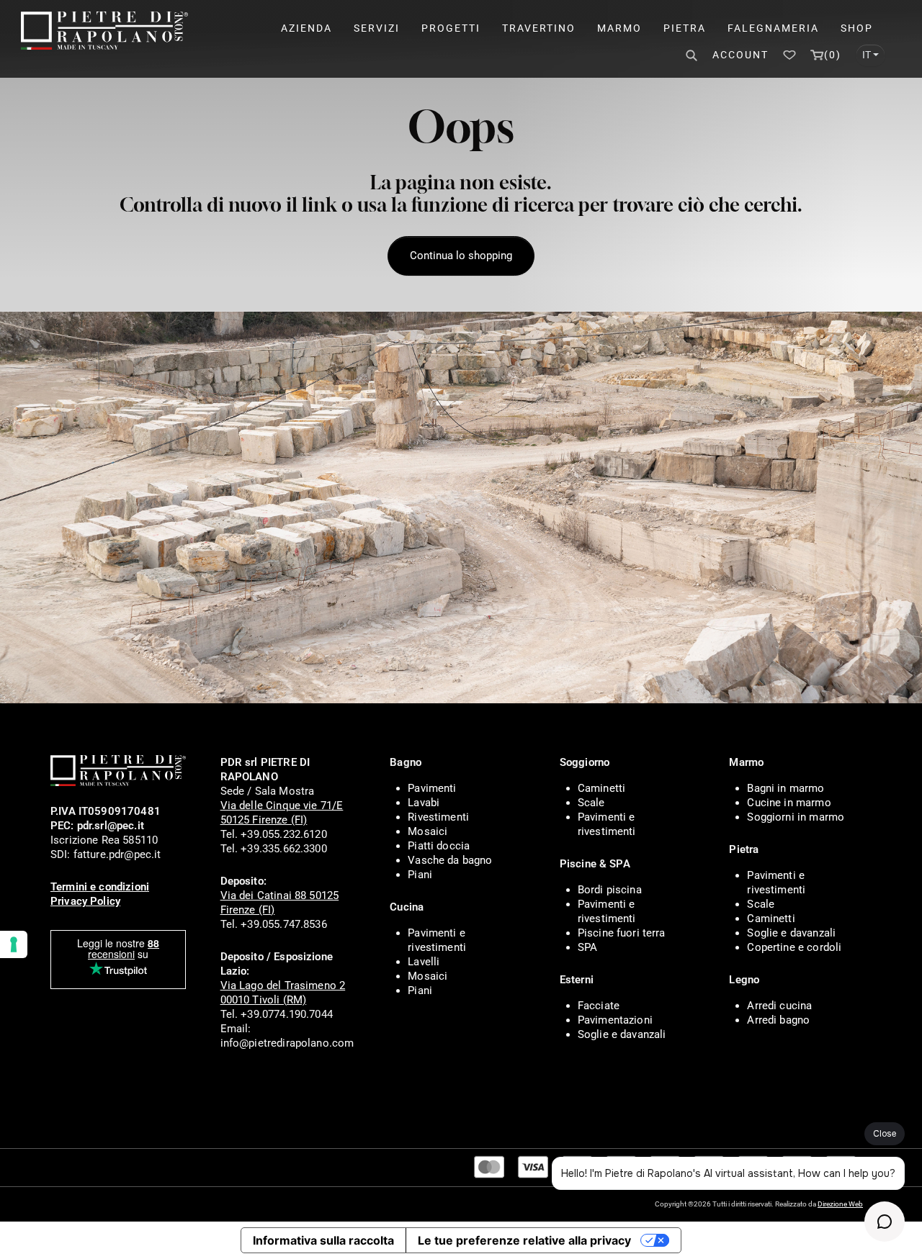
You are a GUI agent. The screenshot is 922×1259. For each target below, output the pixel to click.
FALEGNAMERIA (773, 28)
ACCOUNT (740, 54)
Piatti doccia (439, 845)
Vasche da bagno (450, 860)
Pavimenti (432, 788)
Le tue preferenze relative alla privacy (524, 1240)
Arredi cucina (779, 1005)
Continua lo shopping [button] (461, 255)
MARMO (619, 28)
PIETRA (684, 28)
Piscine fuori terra (622, 932)
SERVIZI (377, 28)
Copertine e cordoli (794, 947)
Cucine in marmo (789, 802)
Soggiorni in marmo (795, 817)
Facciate (598, 1005)
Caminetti (601, 788)
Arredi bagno (778, 1020)
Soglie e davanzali (622, 1034)
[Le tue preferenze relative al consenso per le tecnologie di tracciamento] (13, 944)
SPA (587, 947)
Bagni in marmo (785, 788)
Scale (591, 802)
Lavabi (423, 802)
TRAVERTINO (539, 28)
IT (866, 54)
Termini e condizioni (99, 886)
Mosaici (427, 831)
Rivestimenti (438, 817)
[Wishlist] (789, 55)
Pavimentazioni (615, 1020)
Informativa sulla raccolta (323, 1240)
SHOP (857, 28)
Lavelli (423, 961)
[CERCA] (689, 55)
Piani (420, 874)
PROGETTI (450, 28)
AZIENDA (306, 28)
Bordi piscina (610, 889)
